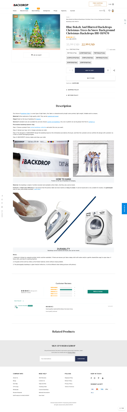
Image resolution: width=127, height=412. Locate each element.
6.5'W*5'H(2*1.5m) (85, 53)
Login (109, 4)
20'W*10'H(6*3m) (85, 62)
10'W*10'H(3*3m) (72, 62)
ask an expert (37, 55)
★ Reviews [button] (124, 208)
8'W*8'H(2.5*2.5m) (102, 58)
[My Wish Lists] (109, 11)
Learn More (37, 189)
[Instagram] (95, 378)
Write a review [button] (97, 292)
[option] (36, 32)
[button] (70, 37)
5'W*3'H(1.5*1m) (72, 53)
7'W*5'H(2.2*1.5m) (99, 53)
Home (67, 17)
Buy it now (90, 78)
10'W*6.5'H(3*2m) (87, 58)
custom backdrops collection (38, 127)
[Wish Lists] (108, 70)
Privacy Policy (71, 352)
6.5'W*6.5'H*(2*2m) (73, 58)
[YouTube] (103, 378)
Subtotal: (69, 83)
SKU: (67, 39)
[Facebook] (92, 378)
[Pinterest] (99, 378)
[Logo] (21, 5)
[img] (49, 306)
